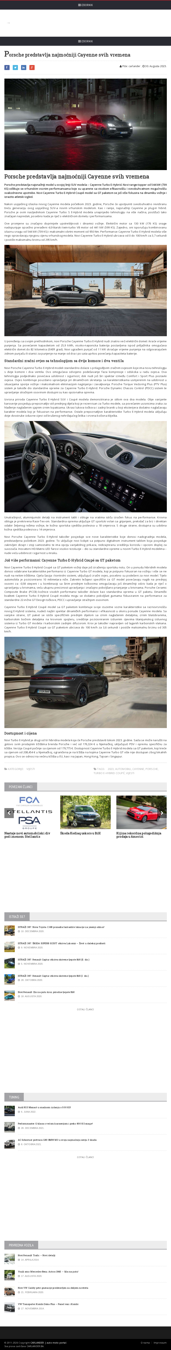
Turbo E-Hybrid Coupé (109, 773)
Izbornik (87, 5)
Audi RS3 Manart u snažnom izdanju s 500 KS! (44, 1107)
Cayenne (138, 769)
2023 (111, 769)
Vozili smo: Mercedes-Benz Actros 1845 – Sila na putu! (48, 1271)
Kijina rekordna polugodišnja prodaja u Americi (138, 835)
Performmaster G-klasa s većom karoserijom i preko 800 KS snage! (55, 1123)
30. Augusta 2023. (156, 66)
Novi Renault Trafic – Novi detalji (36, 1255)
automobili (123, 769)
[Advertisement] (88, 23)
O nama (145, 1342)
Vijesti (30, 769)
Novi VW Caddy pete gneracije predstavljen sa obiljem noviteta (53, 1287)
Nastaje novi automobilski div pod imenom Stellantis (27, 835)
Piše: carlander (131, 66)
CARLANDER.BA (35, 1346)
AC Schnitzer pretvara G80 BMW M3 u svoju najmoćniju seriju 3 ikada (57, 1139)
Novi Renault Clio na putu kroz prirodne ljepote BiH (46, 992)
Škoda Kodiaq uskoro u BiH (80, 833)
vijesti (130, 773)
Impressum (160, 1342)
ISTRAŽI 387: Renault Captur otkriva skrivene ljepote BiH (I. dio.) (53, 975)
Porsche (152, 769)
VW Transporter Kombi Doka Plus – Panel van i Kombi (48, 1304)
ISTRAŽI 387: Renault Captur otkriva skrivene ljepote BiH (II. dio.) (54, 959)
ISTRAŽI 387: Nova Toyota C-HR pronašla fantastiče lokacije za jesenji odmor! (61, 927)
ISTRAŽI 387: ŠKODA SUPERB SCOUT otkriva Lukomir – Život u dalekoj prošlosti (61, 943)
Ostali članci (85, 1009)
